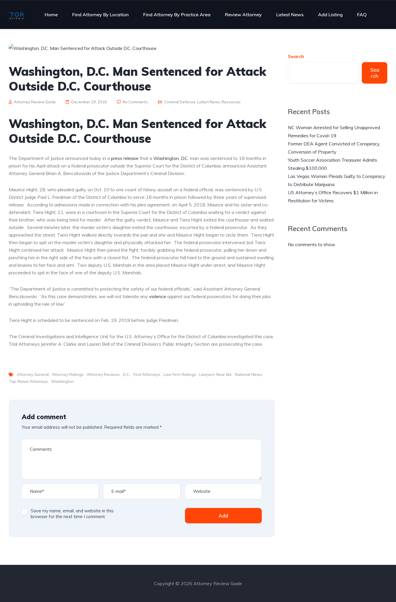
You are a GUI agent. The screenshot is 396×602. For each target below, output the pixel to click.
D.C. (126, 374)
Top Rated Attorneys (28, 381)
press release (125, 158)
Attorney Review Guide (35, 102)
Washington (62, 381)
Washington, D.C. (171, 158)
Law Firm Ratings (180, 374)
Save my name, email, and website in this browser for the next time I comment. (72, 513)
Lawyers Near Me (215, 374)
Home (51, 14)
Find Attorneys (146, 374)
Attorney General (33, 374)
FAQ (362, 14)
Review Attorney (243, 14)
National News (248, 374)
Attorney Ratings (67, 374)
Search (296, 56)
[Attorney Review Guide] (16, 14)
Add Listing (330, 14)
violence (157, 296)
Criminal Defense (179, 102)
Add (223, 516)
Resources (231, 102)
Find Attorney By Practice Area (176, 14)
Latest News (290, 14)
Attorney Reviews (103, 374)
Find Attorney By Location (100, 14)
